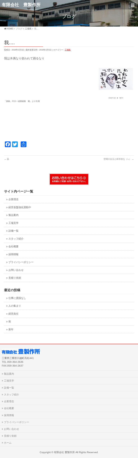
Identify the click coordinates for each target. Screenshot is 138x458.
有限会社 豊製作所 (21, 4)
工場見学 (13, 223)
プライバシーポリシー (21, 262)
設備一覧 (13, 230)
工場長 (68, 50)
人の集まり (14, 305)
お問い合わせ (16, 270)
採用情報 (13, 254)
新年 (10, 329)
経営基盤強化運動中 (19, 207)
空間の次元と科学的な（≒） (119, 159)
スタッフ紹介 (16, 238)
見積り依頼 (14, 278)
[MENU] (132, 5)
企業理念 (13, 199)
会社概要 (13, 246)
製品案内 (13, 215)
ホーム (8, 442)
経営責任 (13, 313)
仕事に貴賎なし (17, 298)
